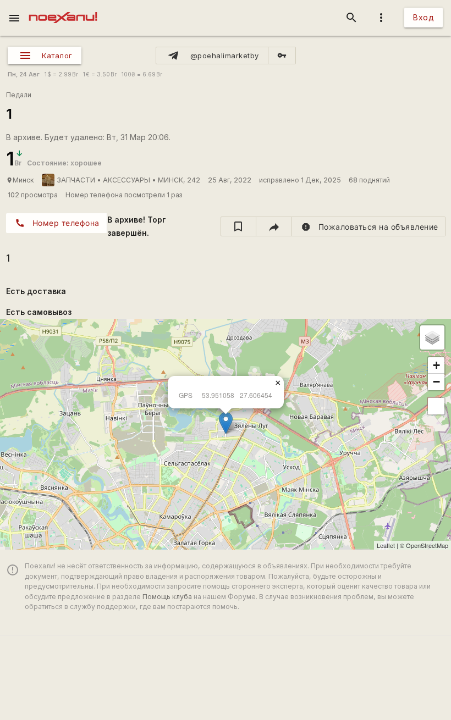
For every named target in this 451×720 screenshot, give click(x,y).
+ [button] (436, 365)
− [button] (436, 382)
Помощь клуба (167, 596)
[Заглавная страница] (63, 7)
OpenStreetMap (427, 545)
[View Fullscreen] (436, 406)
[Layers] (432, 337)
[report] (369, 226)
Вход (423, 17)
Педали (18, 95)
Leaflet (386, 545)
